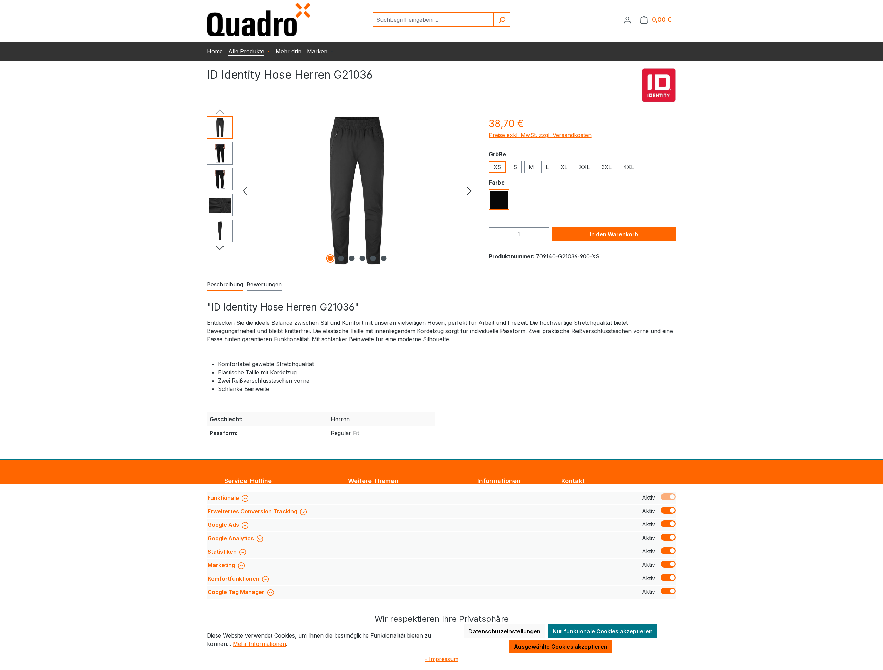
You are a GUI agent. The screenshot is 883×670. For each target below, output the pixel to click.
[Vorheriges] (245, 190)
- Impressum (441, 659)
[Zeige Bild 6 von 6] (384, 258)
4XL (628, 167)
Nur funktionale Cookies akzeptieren (603, 631)
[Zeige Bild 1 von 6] (330, 258)
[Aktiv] (668, 496)
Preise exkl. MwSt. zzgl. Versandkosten (540, 134)
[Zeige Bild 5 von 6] (373, 258)
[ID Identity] (659, 85)
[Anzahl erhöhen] (542, 234)
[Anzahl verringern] (496, 234)
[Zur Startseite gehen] (258, 19)
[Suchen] (502, 19)
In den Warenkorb (614, 234)
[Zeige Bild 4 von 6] (362, 258)
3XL (607, 167)
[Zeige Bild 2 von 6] (341, 258)
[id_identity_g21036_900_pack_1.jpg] (357, 190)
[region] (341, 190)
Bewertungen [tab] (264, 284)
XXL (584, 167)
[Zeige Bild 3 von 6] (352, 258)
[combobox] (433, 19)
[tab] (225, 284)
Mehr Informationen (259, 643)
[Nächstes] (469, 190)
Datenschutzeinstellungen (504, 631)
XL (563, 167)
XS (497, 167)
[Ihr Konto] (627, 20)
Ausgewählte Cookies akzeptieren (560, 646)
